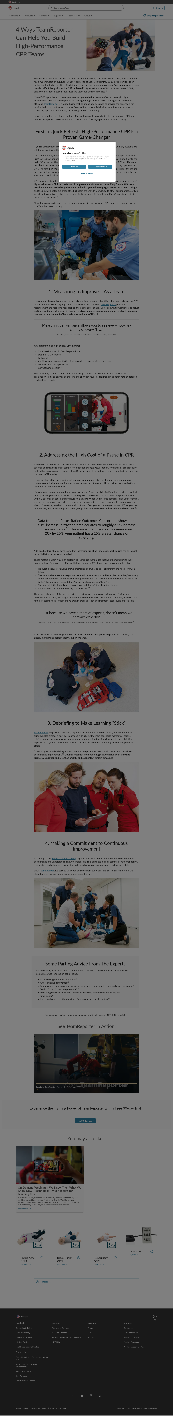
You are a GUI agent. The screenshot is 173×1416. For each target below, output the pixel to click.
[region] (87, 162)
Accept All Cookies (100, 166)
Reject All (74, 166)
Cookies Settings (87, 173)
